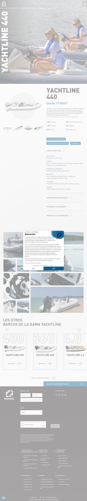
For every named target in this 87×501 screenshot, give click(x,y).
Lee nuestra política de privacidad (33, 263)
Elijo (33, 268)
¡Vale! (53, 268)
